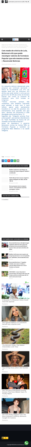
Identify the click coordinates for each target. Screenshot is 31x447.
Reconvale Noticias (7, 64)
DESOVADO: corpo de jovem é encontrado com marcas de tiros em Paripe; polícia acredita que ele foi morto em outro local (19, 274)
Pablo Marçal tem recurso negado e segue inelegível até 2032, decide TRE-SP (19, 179)
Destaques (7, 156)
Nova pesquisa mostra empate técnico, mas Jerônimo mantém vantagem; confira (17, 187)
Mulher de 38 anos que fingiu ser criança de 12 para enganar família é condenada (19, 171)
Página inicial (5, 44)
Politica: (10, 44)
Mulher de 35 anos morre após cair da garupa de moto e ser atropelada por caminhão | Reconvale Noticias (19, 255)
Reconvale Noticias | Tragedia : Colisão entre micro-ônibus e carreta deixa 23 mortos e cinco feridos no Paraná (18, 264)
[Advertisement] (15, 20)
